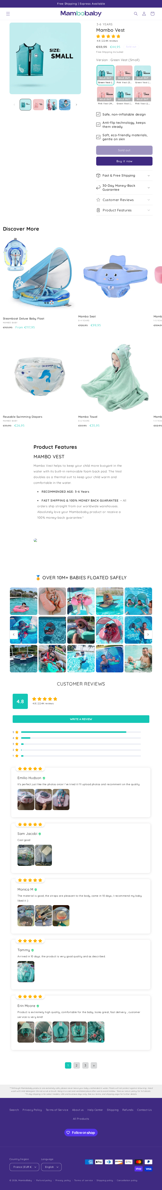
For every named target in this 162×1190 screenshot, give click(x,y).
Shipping (113, 1109)
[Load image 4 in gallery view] (64, 104)
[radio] (105, 75)
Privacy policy (63, 1180)
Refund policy (44, 1180)
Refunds (127, 1109)
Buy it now (124, 161)
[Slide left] (14, 104)
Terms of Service (57, 1109)
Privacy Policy (32, 1109)
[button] (8, 14)
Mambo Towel (88, 416)
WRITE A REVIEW (81, 719)
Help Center (95, 1109)
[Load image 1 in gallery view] (25, 104)
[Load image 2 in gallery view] (38, 104)
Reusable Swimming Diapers (22, 416)
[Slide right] (76, 104)
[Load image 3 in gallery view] (51, 104)
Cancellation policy (127, 1180)
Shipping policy (105, 1180)
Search (14, 1109)
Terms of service (83, 1180)
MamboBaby (25, 1180)
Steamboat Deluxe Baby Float (24, 318)
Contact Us (144, 1109)
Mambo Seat (87, 316)
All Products (81, 1118)
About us (78, 1109)
